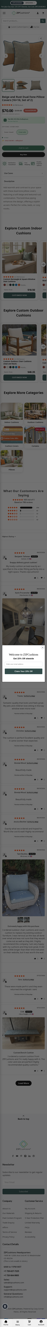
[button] (5, 1306)
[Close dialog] (42, 647)
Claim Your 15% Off (23, 671)
